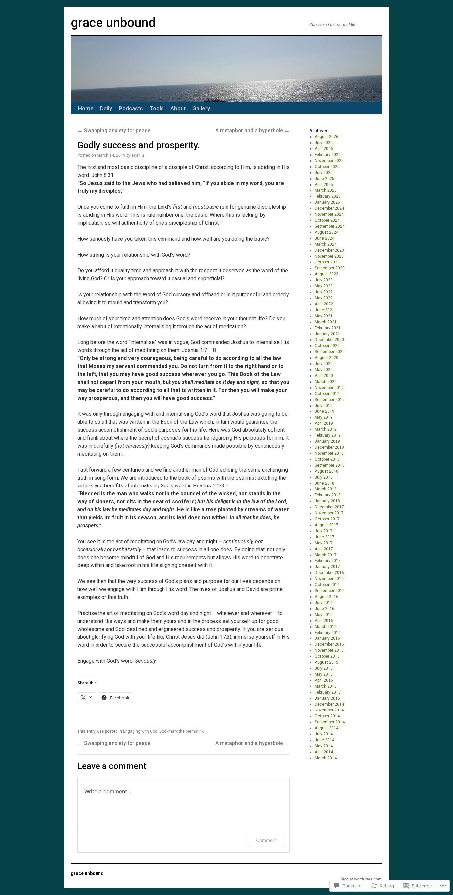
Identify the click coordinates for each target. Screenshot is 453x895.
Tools (157, 108)
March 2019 (326, 429)
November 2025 (329, 160)
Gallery (201, 108)
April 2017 (324, 549)
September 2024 (330, 226)
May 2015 (324, 674)
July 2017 (324, 531)
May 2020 (324, 369)
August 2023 (326, 274)
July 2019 (324, 405)
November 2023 (329, 256)
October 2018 (327, 459)
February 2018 (328, 495)
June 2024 (324, 238)
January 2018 (327, 501)
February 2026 (328, 154)
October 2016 (327, 584)
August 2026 (326, 136)
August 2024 (326, 232)
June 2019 (324, 411)
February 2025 (328, 196)
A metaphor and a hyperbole (252, 131)
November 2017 (329, 513)
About (178, 108)
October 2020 (327, 345)
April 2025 (324, 184)
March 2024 (326, 244)
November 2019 (329, 387)
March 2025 (326, 190)
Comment (266, 840)
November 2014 (329, 710)
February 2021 (328, 328)
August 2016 (326, 596)
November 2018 (329, 453)
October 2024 (327, 220)
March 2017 (326, 555)
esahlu (137, 155)
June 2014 (324, 740)
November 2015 (329, 650)
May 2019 (324, 417)
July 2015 (324, 668)
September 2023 (330, 268)
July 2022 (324, 292)
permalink (195, 731)
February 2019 (328, 435)
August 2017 (326, 525)
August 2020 (326, 357)
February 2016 (328, 632)
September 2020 (330, 351)
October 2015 (327, 656)
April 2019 (324, 423)
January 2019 (327, 441)
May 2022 (324, 298)
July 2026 (324, 142)
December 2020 (329, 339)
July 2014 (324, 734)
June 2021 (324, 310)
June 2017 (324, 537)
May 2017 (324, 543)
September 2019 (330, 399)
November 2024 (329, 214)
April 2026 (324, 148)
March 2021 (326, 322)
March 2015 (326, 686)
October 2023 (327, 262)
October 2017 (327, 519)
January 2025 (327, 202)
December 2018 (329, 447)
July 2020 (324, 363)
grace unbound (113, 22)
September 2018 (330, 465)
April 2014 (324, 752)
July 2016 (324, 602)
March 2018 (326, 489)
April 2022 (324, 304)
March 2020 (326, 381)
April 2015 (324, 680)
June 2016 (324, 608)
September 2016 (330, 590)
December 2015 (329, 644)
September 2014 (330, 722)
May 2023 (324, 286)
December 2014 (329, 704)
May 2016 (324, 614)
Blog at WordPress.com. (361, 879)
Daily (106, 108)
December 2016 (329, 572)
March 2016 (326, 626)
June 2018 (324, 483)
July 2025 (324, 172)
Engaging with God (140, 731)
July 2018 (324, 477)
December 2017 (329, 507)
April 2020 (324, 375)
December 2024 (329, 208)
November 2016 (329, 578)
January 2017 (327, 566)
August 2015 (326, 662)
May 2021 (324, 316)
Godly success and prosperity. (138, 145)
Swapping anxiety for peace (114, 131)
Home (86, 108)
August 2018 (326, 471)
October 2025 (327, 166)
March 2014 (326, 758)
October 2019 (327, 393)
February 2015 (328, 692)
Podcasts (131, 108)
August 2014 (326, 728)
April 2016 (324, 620)
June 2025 (324, 178)
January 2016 (327, 638)
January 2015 (327, 698)
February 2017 (328, 561)
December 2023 (329, 250)
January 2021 (327, 334)
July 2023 (324, 280)
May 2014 (324, 746)
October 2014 (327, 716)
